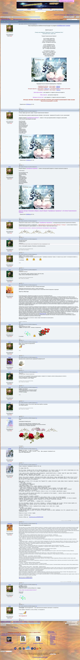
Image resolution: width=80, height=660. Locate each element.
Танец (8, 18)
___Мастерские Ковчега (17, 19)
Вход (53, 654)
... (54, 654)
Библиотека (56, 14)
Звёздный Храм (52, 639)
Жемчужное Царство (52, 642)
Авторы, (4, 633)
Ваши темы (63, 14)
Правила (75, 14)
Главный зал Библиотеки (52, 633)
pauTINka (9, 448)
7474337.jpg (28, 160)
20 (36, 606)
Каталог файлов (53, 644)
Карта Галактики (42, 313)
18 (36, 523)
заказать (58, 86)
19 (36, 584)
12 (36, 372)
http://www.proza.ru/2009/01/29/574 (25, 578)
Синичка (9, 357)
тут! (13, 649)
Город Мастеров (23, 643)
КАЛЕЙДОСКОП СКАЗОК (63, 25)
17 (36, 464)
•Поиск (78, 14)
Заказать (58, 89)
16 (36, 448)
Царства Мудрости (51, 641)
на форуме (19, 635)
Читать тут (46, 88)
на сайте (24, 635)
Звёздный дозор (5, 12)
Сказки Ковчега (4, 635)
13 (36, 387)
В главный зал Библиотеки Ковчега (40, 657)
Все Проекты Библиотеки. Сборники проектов (9, 642)
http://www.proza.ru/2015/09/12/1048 (36, 516)
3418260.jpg (28, 214)
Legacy (9, 239)
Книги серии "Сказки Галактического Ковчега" (53, 19)
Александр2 (9, 523)
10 (36, 342)
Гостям (59, 14)
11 (36, 357)
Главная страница (51, 631)
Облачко (9, 418)
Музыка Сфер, (17, 633)
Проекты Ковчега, (10, 633)
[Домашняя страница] (22, 109)
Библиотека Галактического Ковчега (32, 19)
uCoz (42, 655)
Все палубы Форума (51, 632)
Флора (9, 24)
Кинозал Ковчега (53, 643)
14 (36, 402)
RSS (62, 10)
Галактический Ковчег (5, 19)
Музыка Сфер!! (52, 638)
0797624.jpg (28, 104)
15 (36, 418)
